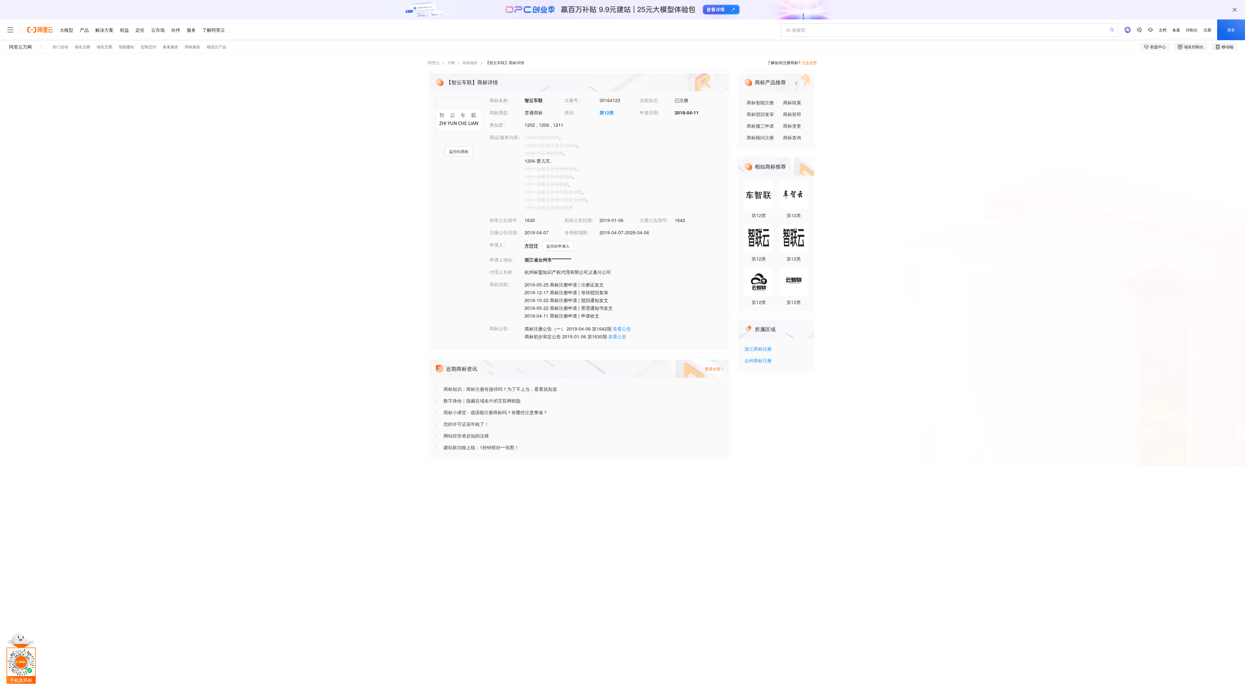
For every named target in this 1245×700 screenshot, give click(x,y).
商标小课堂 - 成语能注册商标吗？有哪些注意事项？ (496, 412)
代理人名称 (501, 272)
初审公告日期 (578, 220)
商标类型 (499, 112)
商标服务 (470, 62)
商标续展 (792, 102)
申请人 (496, 244)
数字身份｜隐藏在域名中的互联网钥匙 (482, 400)
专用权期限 (575, 232)
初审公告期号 (503, 220)
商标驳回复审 (760, 114)
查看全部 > (714, 368)
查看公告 (622, 328)
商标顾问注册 (760, 137)
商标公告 (499, 328)
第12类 (606, 112)
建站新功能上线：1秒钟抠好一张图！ (481, 447)
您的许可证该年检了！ (466, 424)
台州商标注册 (758, 360)
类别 (569, 112)
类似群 (496, 125)
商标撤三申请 (760, 125)
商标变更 (792, 125)
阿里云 (434, 62)
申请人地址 (501, 259)
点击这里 (809, 62)
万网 (451, 62)
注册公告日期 (503, 232)
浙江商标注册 (758, 349)
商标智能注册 (760, 102)
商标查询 (792, 137)
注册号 (571, 100)
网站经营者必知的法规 (466, 435)
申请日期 (649, 112)
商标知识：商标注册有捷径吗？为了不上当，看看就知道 (500, 389)
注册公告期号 (653, 220)
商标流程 (499, 284)
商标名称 (499, 100)
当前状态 (649, 100)
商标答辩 (792, 114)
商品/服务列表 (504, 137)
